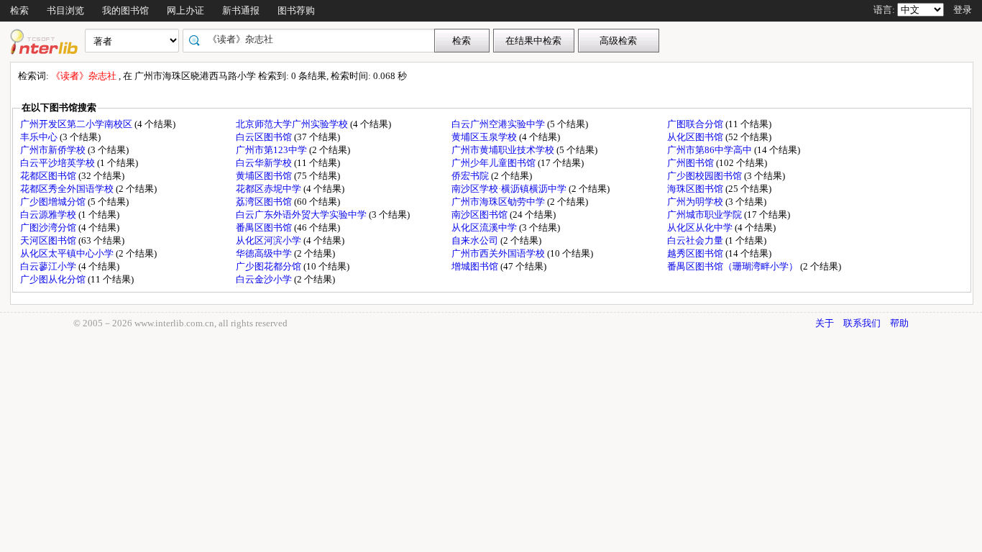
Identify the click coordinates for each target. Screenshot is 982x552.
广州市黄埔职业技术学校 (503, 149)
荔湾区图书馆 (265, 201)
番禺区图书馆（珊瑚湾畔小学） (733, 266)
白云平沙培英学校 (58, 162)
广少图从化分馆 (54, 279)
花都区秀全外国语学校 (68, 188)
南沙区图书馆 (480, 214)
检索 (19, 10)
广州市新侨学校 (54, 149)
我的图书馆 (125, 10)
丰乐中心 (40, 137)
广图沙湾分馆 (49, 227)
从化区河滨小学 (269, 240)
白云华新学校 (265, 162)
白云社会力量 (696, 240)
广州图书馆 (691, 162)
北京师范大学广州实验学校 (293, 124)
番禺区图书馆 (265, 227)
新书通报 (241, 10)
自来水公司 (475, 240)
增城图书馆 (475, 266)
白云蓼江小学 (49, 266)
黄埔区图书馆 (265, 175)
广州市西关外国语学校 (499, 253)
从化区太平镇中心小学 (68, 253)
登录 (962, 9)
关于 (824, 323)
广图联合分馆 (696, 124)
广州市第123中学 (272, 149)
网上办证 (185, 10)
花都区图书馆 (49, 175)
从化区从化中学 (701, 227)
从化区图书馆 (696, 137)
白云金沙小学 (265, 279)
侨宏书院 (471, 175)
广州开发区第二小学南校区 (77, 124)
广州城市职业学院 (705, 214)
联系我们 (862, 323)
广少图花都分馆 (269, 266)
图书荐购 (296, 10)
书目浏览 (65, 10)
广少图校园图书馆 (705, 175)
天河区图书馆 (49, 240)
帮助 (899, 323)
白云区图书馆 (265, 137)
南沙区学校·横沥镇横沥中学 (510, 188)
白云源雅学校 (49, 214)
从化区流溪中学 (485, 227)
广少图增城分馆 (54, 201)
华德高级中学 (265, 253)
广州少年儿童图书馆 (494, 162)
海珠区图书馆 (696, 188)
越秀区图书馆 (696, 253)
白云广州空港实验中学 (499, 124)
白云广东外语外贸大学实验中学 (302, 214)
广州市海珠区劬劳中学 (499, 201)
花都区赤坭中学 (269, 188)
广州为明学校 (696, 201)
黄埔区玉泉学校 (485, 137)
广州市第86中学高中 (710, 149)
